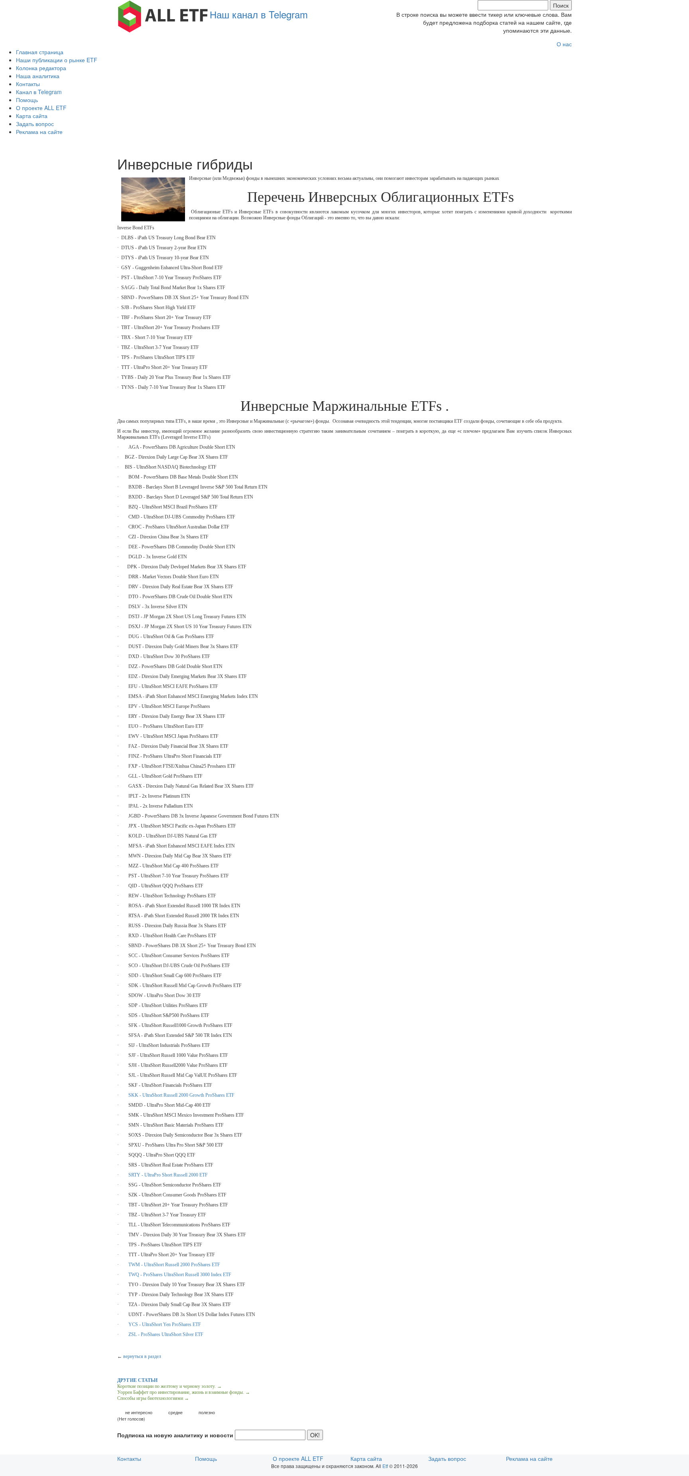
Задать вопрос (35, 124)
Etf (385, 1465)
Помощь (27, 100)
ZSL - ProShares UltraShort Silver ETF (165, 1334)
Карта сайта (31, 116)
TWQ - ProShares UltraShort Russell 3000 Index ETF (179, 1274)
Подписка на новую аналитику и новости (175, 1435)
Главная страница (39, 52)
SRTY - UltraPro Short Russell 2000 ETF (168, 1175)
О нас (564, 44)
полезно (207, 1412)
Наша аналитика (37, 76)
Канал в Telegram (39, 92)
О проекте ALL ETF (41, 108)
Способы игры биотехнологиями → (153, 1398)
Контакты (28, 84)
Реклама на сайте (39, 132)
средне (175, 1412)
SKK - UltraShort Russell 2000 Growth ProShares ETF (181, 1095)
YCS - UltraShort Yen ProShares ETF (164, 1324)
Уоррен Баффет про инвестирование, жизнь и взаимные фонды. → (183, 1392)
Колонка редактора (41, 68)
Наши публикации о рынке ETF (56, 60)
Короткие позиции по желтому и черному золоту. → (169, 1386)
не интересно (138, 1412)
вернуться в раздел (142, 1356)
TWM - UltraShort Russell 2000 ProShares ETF (174, 1264)
